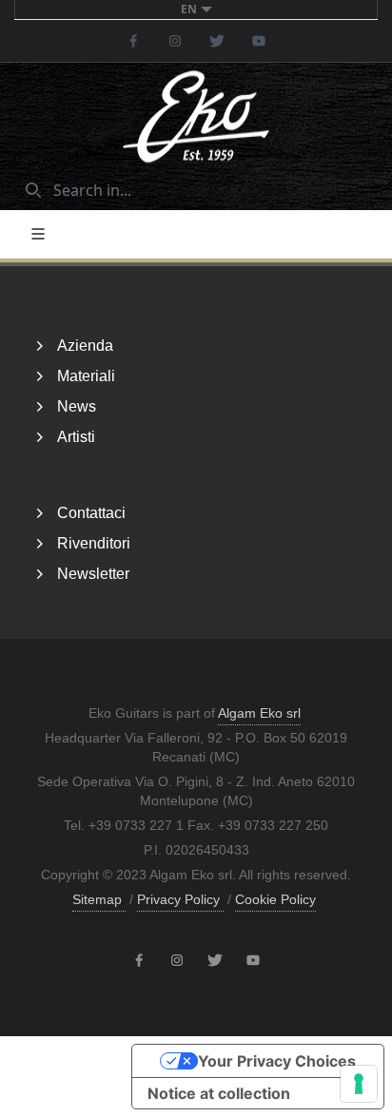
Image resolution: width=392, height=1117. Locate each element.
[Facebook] (133, 41)
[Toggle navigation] (38, 234)
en (189, 9)
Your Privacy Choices (277, 1060)
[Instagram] (175, 41)
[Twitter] (217, 41)
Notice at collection (218, 1093)
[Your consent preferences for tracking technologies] (359, 1084)
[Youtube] (259, 41)
